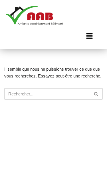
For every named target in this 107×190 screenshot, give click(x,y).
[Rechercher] (96, 94)
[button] (89, 36)
